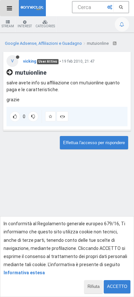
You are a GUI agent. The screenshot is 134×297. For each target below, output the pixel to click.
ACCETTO (117, 286)
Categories (45, 26)
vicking (29, 61)
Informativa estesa (24, 272)
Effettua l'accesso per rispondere (94, 142)
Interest (25, 26)
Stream (8, 26)
